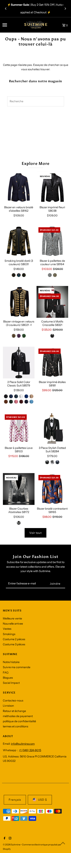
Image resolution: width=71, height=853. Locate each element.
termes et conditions (15, 726)
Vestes (7, 628)
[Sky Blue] (31, 402)
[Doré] (14, 275)
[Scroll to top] (63, 843)
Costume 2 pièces (14, 639)
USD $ (42, 799)
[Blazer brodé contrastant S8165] (52, 489)
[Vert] (24, 275)
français (15, 799)
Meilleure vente (12, 618)
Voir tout (35, 533)
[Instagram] (9, 838)
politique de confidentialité (19, 721)
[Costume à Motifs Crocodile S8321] (52, 302)
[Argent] (50, 275)
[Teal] (16, 396)
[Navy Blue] (26, 402)
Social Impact (11, 683)
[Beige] (31, 396)
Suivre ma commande (16, 667)
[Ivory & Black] (19, 523)
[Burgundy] (21, 402)
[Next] (65, 8)
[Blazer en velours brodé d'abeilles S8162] (18, 187)
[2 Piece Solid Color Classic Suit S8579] (18, 362)
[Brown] (6, 402)
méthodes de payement (18, 716)
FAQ (5, 672)
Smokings (9, 634)
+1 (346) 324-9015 (30, 750)
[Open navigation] (10, 25)
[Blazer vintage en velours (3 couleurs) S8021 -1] (18, 302)
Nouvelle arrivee (13, 623)
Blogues (8, 677)
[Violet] (19, 336)
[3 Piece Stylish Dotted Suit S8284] (52, 428)
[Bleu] (19, 275)
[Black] (52, 336)
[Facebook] (4, 838)
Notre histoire (11, 662)
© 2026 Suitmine (12, 844)
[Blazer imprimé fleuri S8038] (52, 187)
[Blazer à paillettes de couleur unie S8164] (52, 241)
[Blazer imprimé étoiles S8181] (52, 362)
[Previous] (6, 8)
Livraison (8, 705)
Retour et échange (14, 711)
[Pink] (16, 402)
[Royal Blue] (26, 396)
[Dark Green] (11, 402)
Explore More (35, 163)
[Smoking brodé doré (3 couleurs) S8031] (18, 241)
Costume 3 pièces (14, 644)
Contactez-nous (13, 700)
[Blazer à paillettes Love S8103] (18, 428)
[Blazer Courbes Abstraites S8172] (18, 489)
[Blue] (11, 396)
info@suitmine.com (23, 743)
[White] (21, 396)
